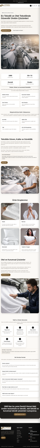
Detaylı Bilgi (4, 162)
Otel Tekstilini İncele (5, 274)
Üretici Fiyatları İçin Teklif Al (18, 30)
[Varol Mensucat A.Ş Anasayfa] (5, 5)
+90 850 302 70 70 (33, 431)
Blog (17, 438)
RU (34, 5)
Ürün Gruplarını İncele (6, 30)
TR (30, 5)
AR (36, 5)
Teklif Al (3, 437)
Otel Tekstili (19, 435)
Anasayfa (18, 430)
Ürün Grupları (19, 433)
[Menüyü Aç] (39, 6)
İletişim (18, 441)
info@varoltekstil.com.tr (34, 434)
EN (32, 5)
